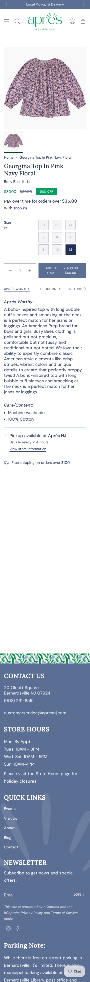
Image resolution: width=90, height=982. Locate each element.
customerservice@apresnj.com (35, 713)
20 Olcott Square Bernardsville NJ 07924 (28, 690)
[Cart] (83, 21)
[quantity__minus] (10, 270)
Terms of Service (64, 913)
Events (10, 808)
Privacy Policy (32, 913)
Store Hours (48, 773)
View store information (28, 449)
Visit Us (10, 818)
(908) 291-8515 (19, 700)
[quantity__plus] (29, 270)
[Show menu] (7, 21)
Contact (11, 847)
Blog (7, 837)
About (9, 827)
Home (9, 157)
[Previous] (6, 4)
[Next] (84, 4)
